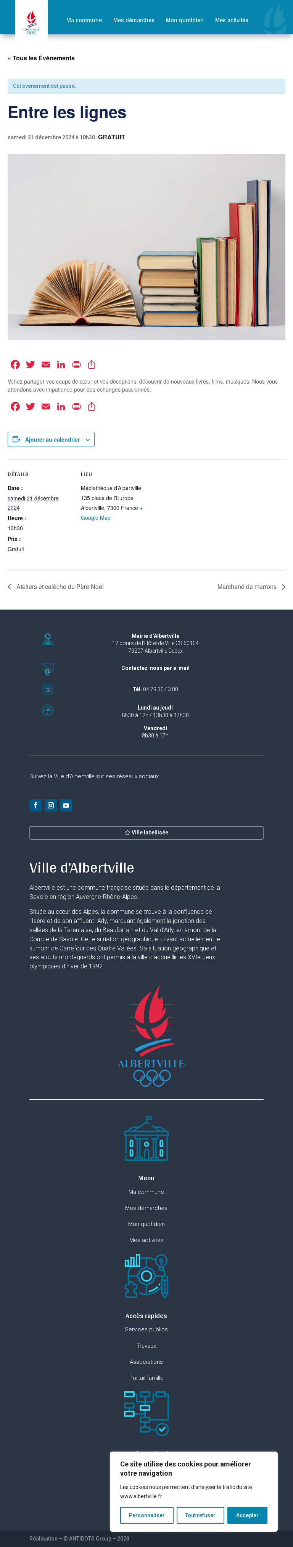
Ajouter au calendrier (52, 439)
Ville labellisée (150, 832)
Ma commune (84, 20)
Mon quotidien (185, 20)
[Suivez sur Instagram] (51, 805)
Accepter (247, 1515)
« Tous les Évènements (41, 57)
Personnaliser (147, 1515)
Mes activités (231, 20)
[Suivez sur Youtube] (66, 805)
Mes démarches (134, 20)
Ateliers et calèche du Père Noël (59, 586)
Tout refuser (200, 1515)
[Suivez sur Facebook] (35, 805)
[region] (194, 1492)
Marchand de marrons (247, 586)
